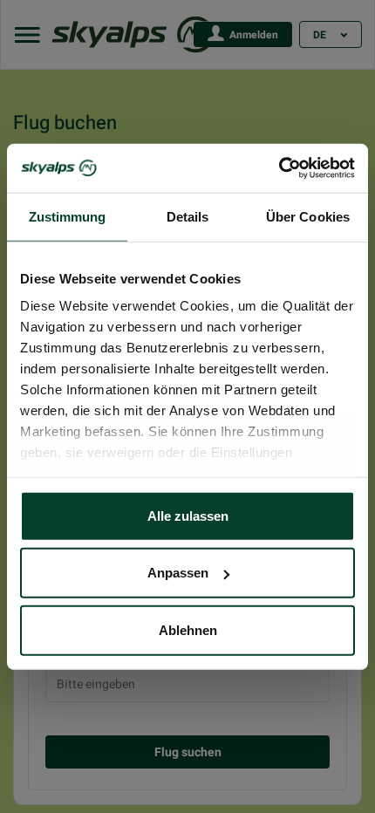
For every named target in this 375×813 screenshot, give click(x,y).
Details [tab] (188, 215)
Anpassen (177, 572)
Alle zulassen (187, 515)
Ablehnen (188, 629)
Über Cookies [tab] (308, 215)
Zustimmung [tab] (67, 215)
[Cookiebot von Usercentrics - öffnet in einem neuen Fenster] (278, 168)
